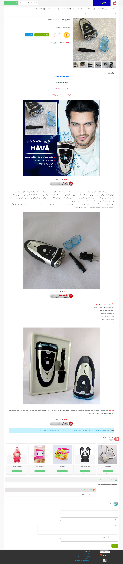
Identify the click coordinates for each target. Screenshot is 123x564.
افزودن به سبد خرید (40, 35)
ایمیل (117, 515)
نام (117, 508)
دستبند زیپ (62, 466)
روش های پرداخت (86, 558)
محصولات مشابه (99, 14)
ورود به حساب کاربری (85, 560)
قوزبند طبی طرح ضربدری (85, 466)
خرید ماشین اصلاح (103, 431)
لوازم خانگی (112, 9)
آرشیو (111, 440)
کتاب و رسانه (38, 9)
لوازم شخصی (100, 9)
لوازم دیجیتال (88, 9)
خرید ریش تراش (92, 431)
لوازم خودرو (76, 9)
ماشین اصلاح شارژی (55, 431)
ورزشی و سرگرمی (51, 9)
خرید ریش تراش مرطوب (80, 431)
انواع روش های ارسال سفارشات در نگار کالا (80, 556)
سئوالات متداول (87, 553)
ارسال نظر (114, 545)
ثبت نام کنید (77, 560)
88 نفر (27, 35)
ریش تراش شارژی (44, 431)
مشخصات (112, 14)
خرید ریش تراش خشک (67, 431)
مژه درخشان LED (40, 466)
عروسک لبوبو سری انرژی (17, 466)
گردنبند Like (108, 466)
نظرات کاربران (85, 14)
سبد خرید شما (11, 2)
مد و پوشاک (65, 9)
